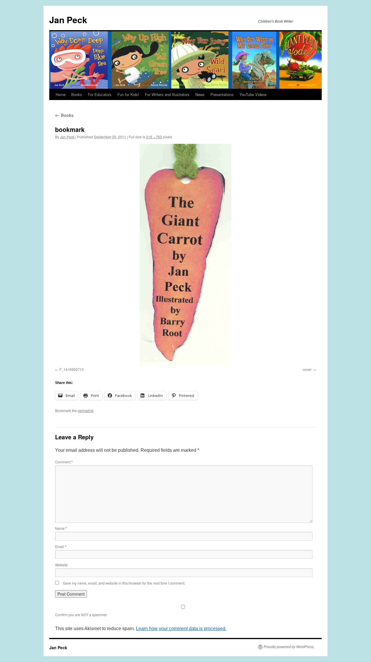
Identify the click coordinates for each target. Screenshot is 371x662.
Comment (64, 461)
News (200, 94)
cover (307, 369)
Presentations (222, 94)
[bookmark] (185, 254)
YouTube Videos (253, 94)
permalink (85, 410)
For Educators (100, 94)
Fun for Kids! (128, 94)
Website (61, 564)
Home (61, 94)
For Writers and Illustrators (167, 94)
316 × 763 (154, 136)
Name (61, 528)
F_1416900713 (71, 369)
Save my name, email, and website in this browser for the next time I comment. (124, 583)
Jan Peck (68, 19)
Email (60, 546)
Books (76, 94)
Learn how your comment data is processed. (181, 628)
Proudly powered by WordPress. (289, 647)
